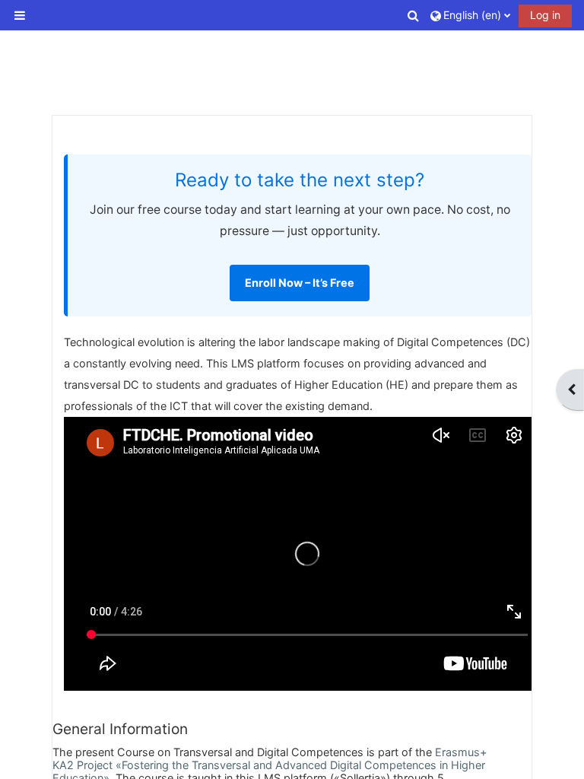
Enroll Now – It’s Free (299, 282)
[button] (414, 15)
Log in (545, 14)
